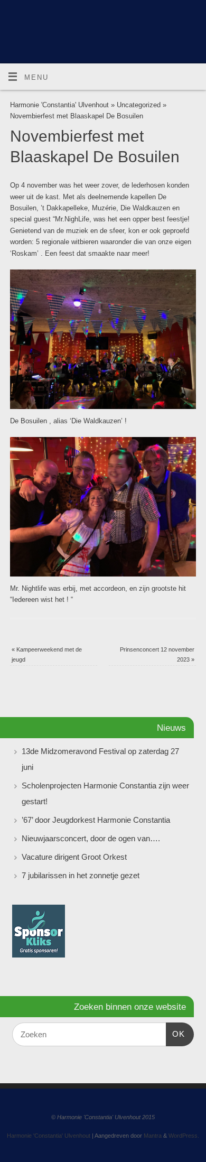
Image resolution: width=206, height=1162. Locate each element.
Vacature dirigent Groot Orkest (74, 856)
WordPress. (183, 1135)
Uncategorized (139, 105)
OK (175, 1033)
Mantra (153, 1135)
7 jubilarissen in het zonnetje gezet (80, 875)
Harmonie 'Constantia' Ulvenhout (59, 105)
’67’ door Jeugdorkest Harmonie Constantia (96, 819)
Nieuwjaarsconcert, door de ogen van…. (91, 838)
